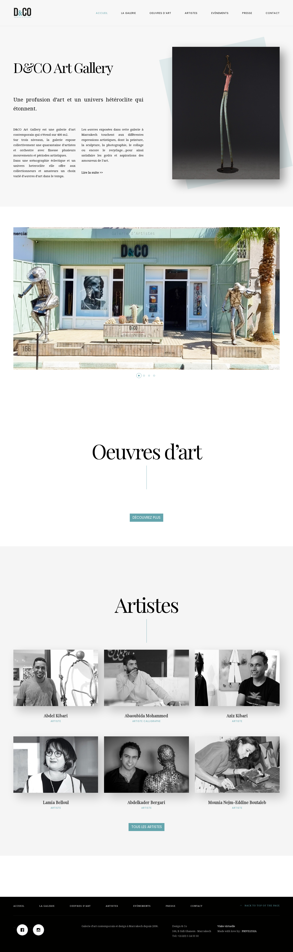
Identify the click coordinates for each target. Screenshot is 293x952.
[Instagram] (39, 930)
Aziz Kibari (237, 718)
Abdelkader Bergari (146, 804)
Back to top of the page (262, 905)
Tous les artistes (146, 826)
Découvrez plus (146, 517)
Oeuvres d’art (160, 13)
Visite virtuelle (226, 926)
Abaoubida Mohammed (146, 718)
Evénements (220, 13)
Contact (273, 13)
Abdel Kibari (56, 718)
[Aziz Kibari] (237, 678)
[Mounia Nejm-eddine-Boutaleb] (237, 764)
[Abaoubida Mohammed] (146, 678)
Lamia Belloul (56, 804)
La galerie (128, 13)
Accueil (102, 13)
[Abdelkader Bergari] (146, 764)
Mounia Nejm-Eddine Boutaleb (237, 804)
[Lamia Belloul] (55, 764)
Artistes (191, 13)
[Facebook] (23, 930)
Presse (247, 13)
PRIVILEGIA (249, 931)
